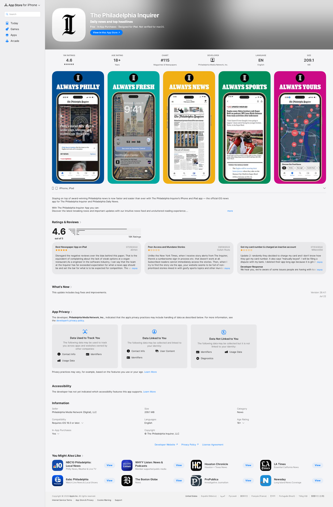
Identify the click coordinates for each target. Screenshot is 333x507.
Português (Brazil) (287, 496)
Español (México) (209, 496)
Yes (54, 433)
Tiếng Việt (303, 496)
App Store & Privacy (84, 500)
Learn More (150, 371)
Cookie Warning (104, 500)
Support (118, 500)
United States (191, 496)
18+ (239, 422)
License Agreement (212, 444)
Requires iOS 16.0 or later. (66, 422)
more (230, 210)
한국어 (272, 496)
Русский (233, 496)
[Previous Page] (48, 258)
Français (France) (259, 496)
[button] (22, 23)
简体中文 (244, 496)
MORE (135, 268)
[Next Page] (329, 258)
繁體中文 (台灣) (317, 496)
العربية (222, 496)
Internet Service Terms (62, 500)
